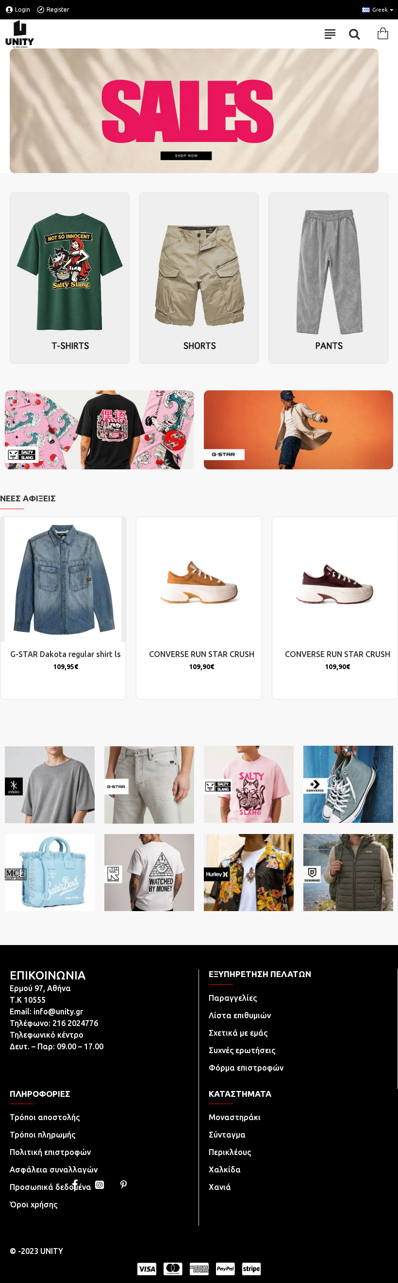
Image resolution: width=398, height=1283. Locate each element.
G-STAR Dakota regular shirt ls (65, 654)
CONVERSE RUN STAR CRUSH (201, 654)
